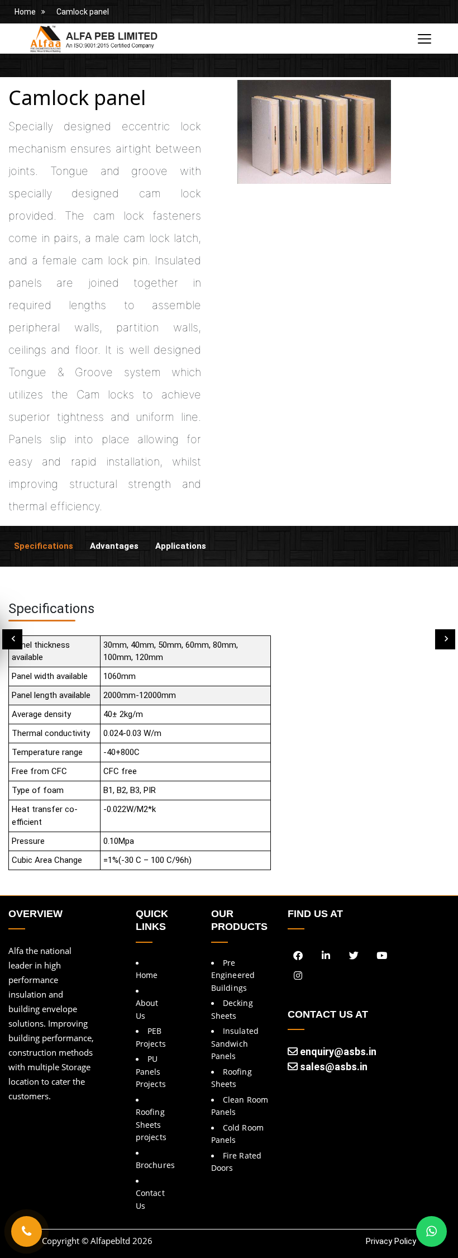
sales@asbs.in (333, 1066)
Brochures (155, 1165)
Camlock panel (82, 12)
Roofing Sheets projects (151, 1124)
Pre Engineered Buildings (233, 975)
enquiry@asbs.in (337, 1051)
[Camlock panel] (314, 134)
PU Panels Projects (151, 1071)
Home (25, 12)
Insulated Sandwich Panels (235, 1043)
